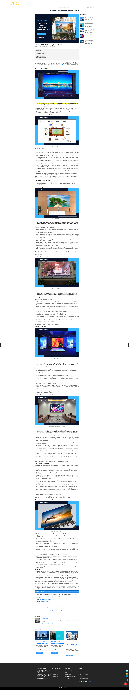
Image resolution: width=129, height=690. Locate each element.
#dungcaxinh (68, 687)
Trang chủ (32, 2)
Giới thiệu (38, 2)
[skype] (63, 611)
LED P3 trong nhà (46, 607)
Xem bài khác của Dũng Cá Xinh (47, 623)
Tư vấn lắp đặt (50, 2)
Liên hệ (71, 2)
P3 (59, 607)
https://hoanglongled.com (45, 601)
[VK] (54, 611)
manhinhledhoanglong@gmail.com (45, 599)
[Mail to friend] (58, 611)
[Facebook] (52, 611)
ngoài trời (56, 607)
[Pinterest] (56, 611)
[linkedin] (60, 611)
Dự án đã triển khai (59, 2)
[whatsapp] (61, 611)
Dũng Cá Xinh (50, 46)
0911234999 (39, 597)
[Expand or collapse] (77, 50)
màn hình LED (52, 607)
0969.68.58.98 (73, 594)
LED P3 (40, 607)
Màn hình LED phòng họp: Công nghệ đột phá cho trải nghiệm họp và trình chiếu (71, 644)
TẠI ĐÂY (50, 603)
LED (38, 607)
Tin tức (66, 2)
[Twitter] (50, 611)
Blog (65, 7)
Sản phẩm (43, 2)
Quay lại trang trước (90, 7)
